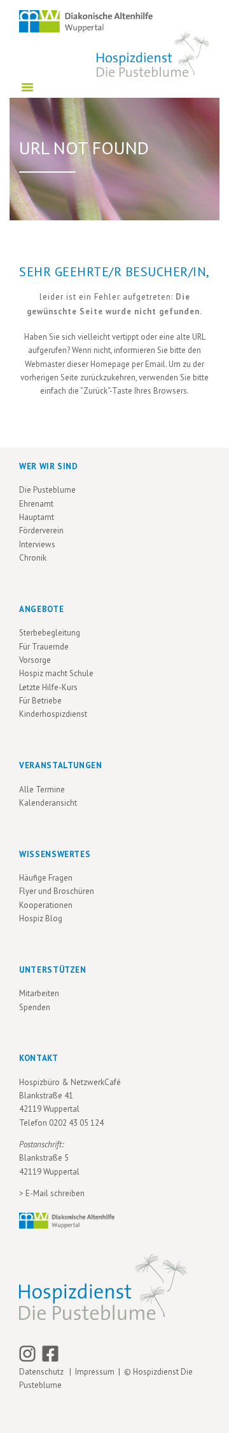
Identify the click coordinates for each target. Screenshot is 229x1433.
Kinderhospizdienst (53, 714)
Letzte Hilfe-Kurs (48, 687)
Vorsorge (35, 660)
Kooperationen (46, 905)
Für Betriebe (40, 700)
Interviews (37, 544)
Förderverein (41, 530)
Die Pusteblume (47, 489)
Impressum (94, 1371)
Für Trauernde (44, 646)
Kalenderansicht (48, 802)
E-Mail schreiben (55, 1193)
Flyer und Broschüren (56, 891)
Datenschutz (43, 1371)
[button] (23, 1410)
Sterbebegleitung (49, 632)
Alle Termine (42, 789)
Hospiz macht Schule (56, 673)
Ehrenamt (36, 503)
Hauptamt (36, 517)
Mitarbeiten (39, 993)
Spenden (34, 1007)
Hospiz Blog (40, 918)
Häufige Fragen (46, 877)
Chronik (32, 557)
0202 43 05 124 (76, 1122)
